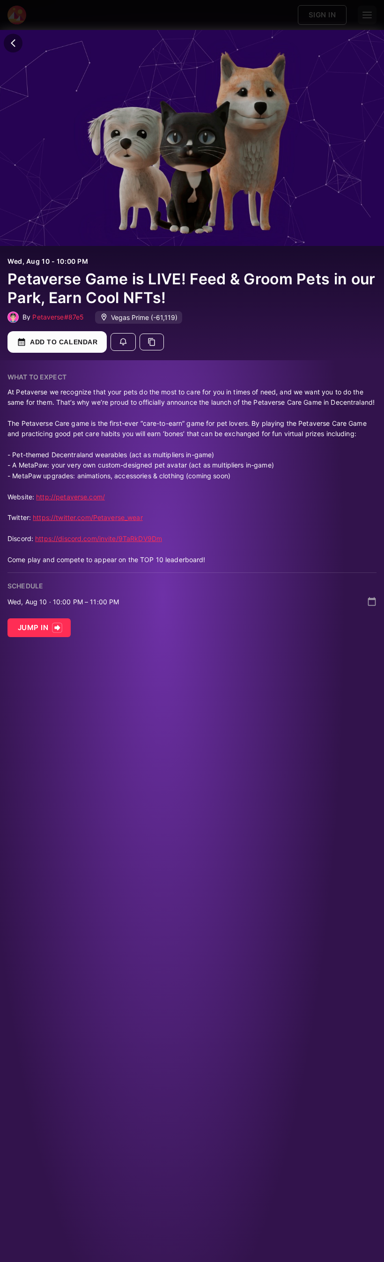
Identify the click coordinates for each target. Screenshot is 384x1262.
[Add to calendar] (372, 601)
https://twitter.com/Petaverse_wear (87, 517)
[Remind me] (123, 342)
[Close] (13, 43)
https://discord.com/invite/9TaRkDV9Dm (98, 538)
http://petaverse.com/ (70, 497)
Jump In (33, 627)
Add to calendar (63, 342)
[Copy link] (152, 342)
